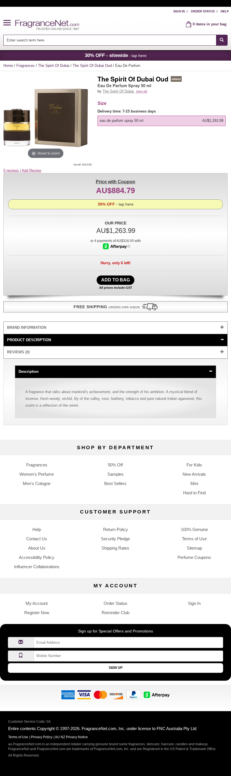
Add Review (31, 170)
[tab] (115, 327)
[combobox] (115, 40)
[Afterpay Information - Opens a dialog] (116, 246)
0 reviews (11, 170)
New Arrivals (194, 474)
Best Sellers (115, 483)
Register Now (36, 612)
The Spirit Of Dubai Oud (93, 65)
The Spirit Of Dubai (54, 65)
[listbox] (162, 117)
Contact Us (36, 538)
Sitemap (194, 548)
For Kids (194, 464)
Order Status (203, 11)
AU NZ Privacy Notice (71, 737)
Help (225, 11)
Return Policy (115, 529)
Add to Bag (115, 279)
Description (29, 371)
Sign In (179, 11)
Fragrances (26, 65)
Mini (194, 483)
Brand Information (26, 327)
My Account (37, 603)
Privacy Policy (41, 737)
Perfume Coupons (194, 557)
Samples (115, 474)
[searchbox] (109, 40)
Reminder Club (115, 612)
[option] (161, 121)
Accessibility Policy (36, 557)
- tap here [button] (115, 55)
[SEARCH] (222, 40)
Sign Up (116, 668)
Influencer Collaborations (36, 566)
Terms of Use (194, 538)
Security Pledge (115, 538)
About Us (36, 548)
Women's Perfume (36, 474)
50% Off (115, 464)
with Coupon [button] (115, 181)
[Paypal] (133, 694)
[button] (9, 23)
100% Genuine (194, 529)
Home (8, 65)
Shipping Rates (115, 548)
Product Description (29, 340)
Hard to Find (194, 492)
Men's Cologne (36, 483)
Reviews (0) (18, 352)
